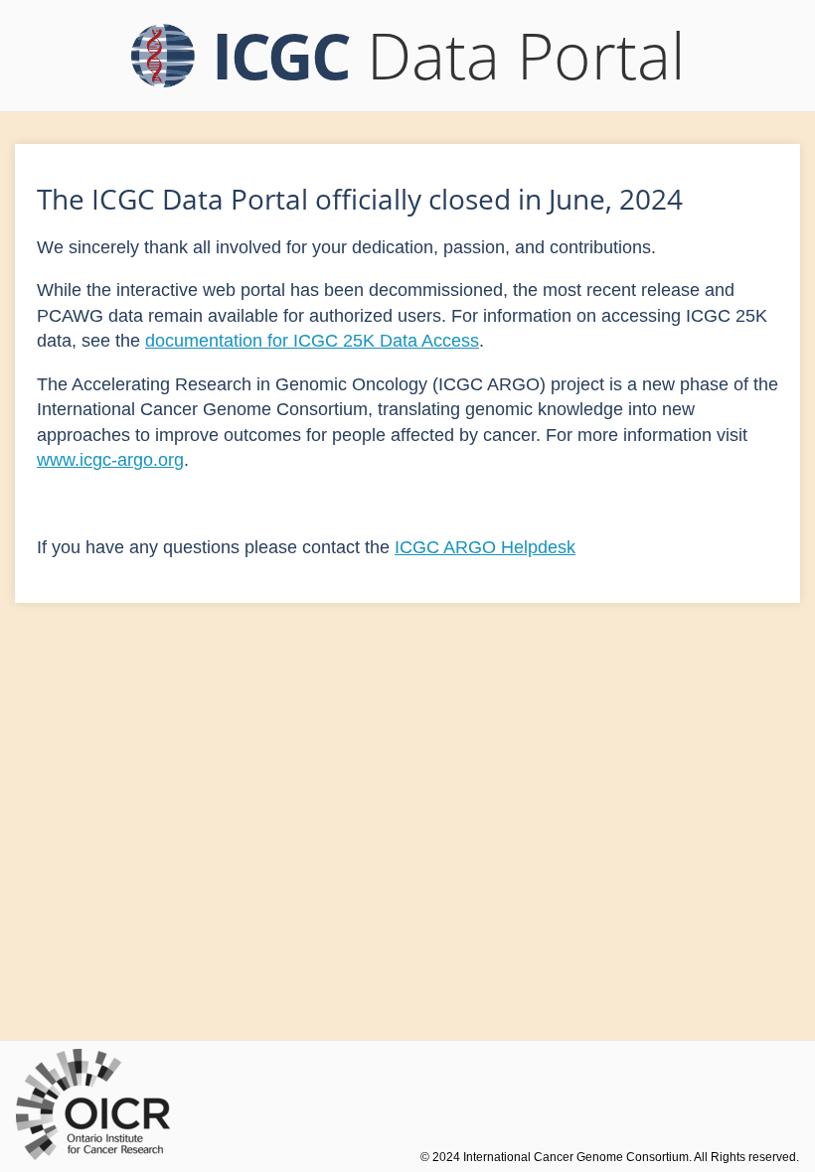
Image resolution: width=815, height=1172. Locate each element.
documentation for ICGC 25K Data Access (312, 341)
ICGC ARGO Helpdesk (485, 547)
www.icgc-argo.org (110, 460)
